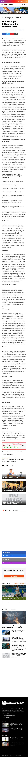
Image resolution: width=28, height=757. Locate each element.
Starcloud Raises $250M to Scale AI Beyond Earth (18, 631)
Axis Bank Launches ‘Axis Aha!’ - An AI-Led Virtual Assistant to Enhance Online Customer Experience (13, 459)
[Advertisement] (14, 533)
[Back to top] (24, 754)
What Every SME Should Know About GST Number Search (16, 729)
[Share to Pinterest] (12, 34)
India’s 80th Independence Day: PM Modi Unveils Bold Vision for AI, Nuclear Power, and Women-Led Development (7, 13)
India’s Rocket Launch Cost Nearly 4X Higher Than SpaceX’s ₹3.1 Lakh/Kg (12, 626)
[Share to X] (8, 34)
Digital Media (18, 17)
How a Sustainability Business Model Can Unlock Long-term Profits (16, 725)
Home (2, 1)
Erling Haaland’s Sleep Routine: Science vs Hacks (12, 595)
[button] (3, 1)
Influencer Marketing (9, 18)
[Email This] (16, 34)
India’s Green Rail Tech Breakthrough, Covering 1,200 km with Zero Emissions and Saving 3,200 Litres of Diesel (21, 13)
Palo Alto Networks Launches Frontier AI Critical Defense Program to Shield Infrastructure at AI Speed (19, 655)
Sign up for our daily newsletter (12, 445)
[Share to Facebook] (4, 34)
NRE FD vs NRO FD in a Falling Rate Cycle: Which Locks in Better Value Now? (17, 739)
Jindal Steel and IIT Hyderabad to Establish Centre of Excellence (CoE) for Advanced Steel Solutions (19, 639)
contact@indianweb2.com (9, 715)
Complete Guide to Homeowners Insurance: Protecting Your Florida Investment (17, 744)
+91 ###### (6, 717)
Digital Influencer (9, 17)
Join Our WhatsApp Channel (13, 448)
